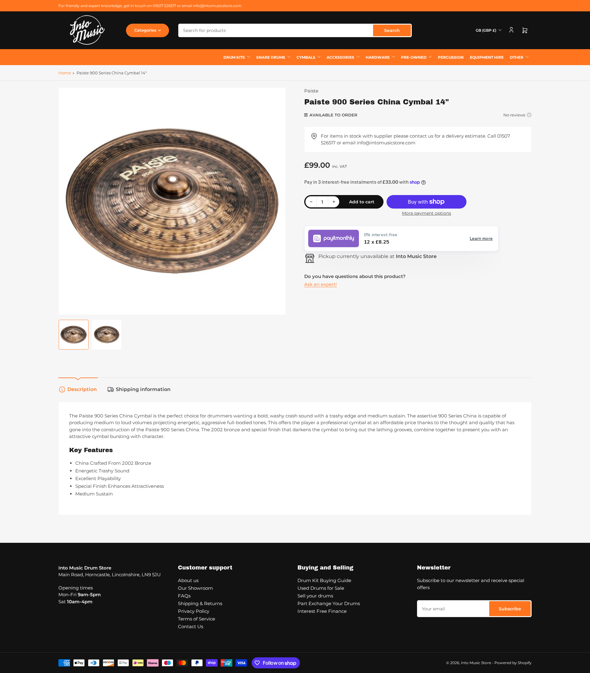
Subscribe (510, 609)
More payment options (426, 213)
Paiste (311, 91)
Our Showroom (195, 588)
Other (516, 57)
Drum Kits (234, 57)
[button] (401, 238)
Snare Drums (270, 57)
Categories (145, 30)
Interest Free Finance (322, 611)
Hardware (378, 57)
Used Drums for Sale (320, 588)
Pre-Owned (414, 57)
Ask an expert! (320, 284)
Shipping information (143, 389)
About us (188, 580)
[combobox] (295, 30)
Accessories (340, 57)
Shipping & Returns (200, 603)
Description (82, 389)
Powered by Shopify (513, 662)
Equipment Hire (487, 57)
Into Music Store (476, 662)
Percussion (451, 57)
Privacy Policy (193, 611)
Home (64, 72)
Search (392, 30)
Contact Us (190, 626)
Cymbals (306, 57)
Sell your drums (315, 596)
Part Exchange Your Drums (328, 603)
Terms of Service (196, 619)
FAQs (184, 596)
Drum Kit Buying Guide (324, 580)
